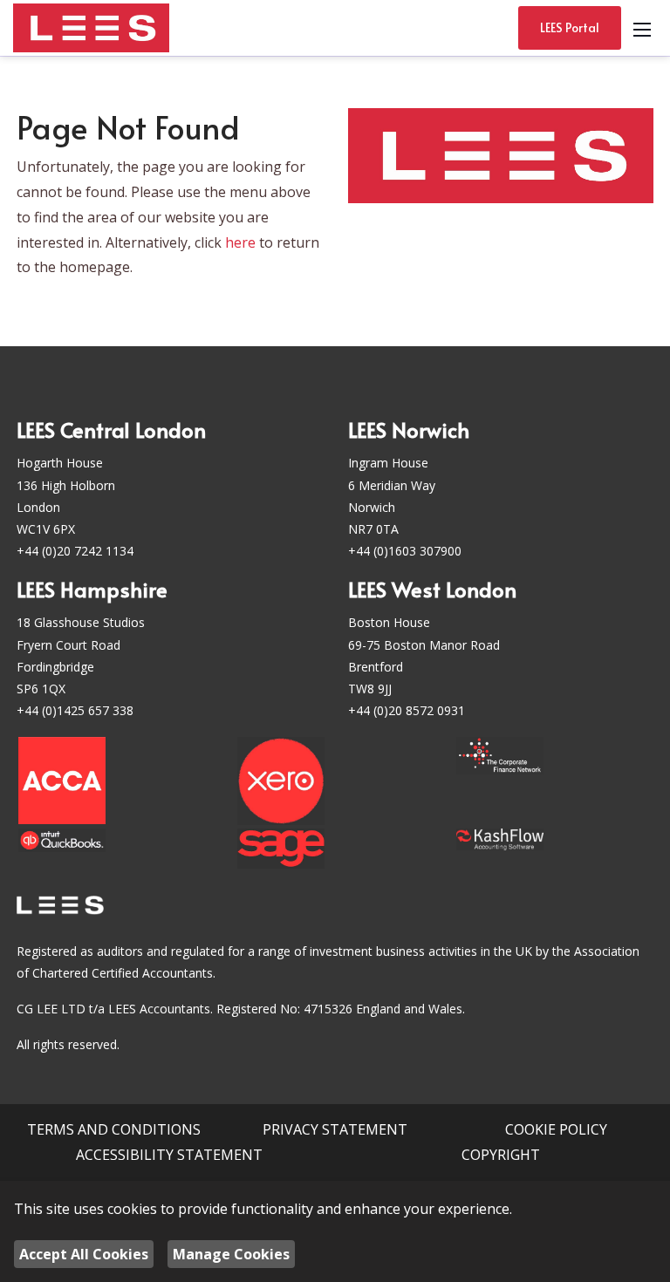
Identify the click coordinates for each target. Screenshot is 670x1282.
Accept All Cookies (83, 1254)
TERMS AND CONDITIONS (114, 1129)
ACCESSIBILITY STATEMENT (169, 1154)
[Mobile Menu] (642, 28)
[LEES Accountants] (91, 26)
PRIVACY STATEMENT (335, 1129)
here (240, 242)
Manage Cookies (231, 1254)
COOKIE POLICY (556, 1129)
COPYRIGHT (500, 1154)
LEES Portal (569, 27)
